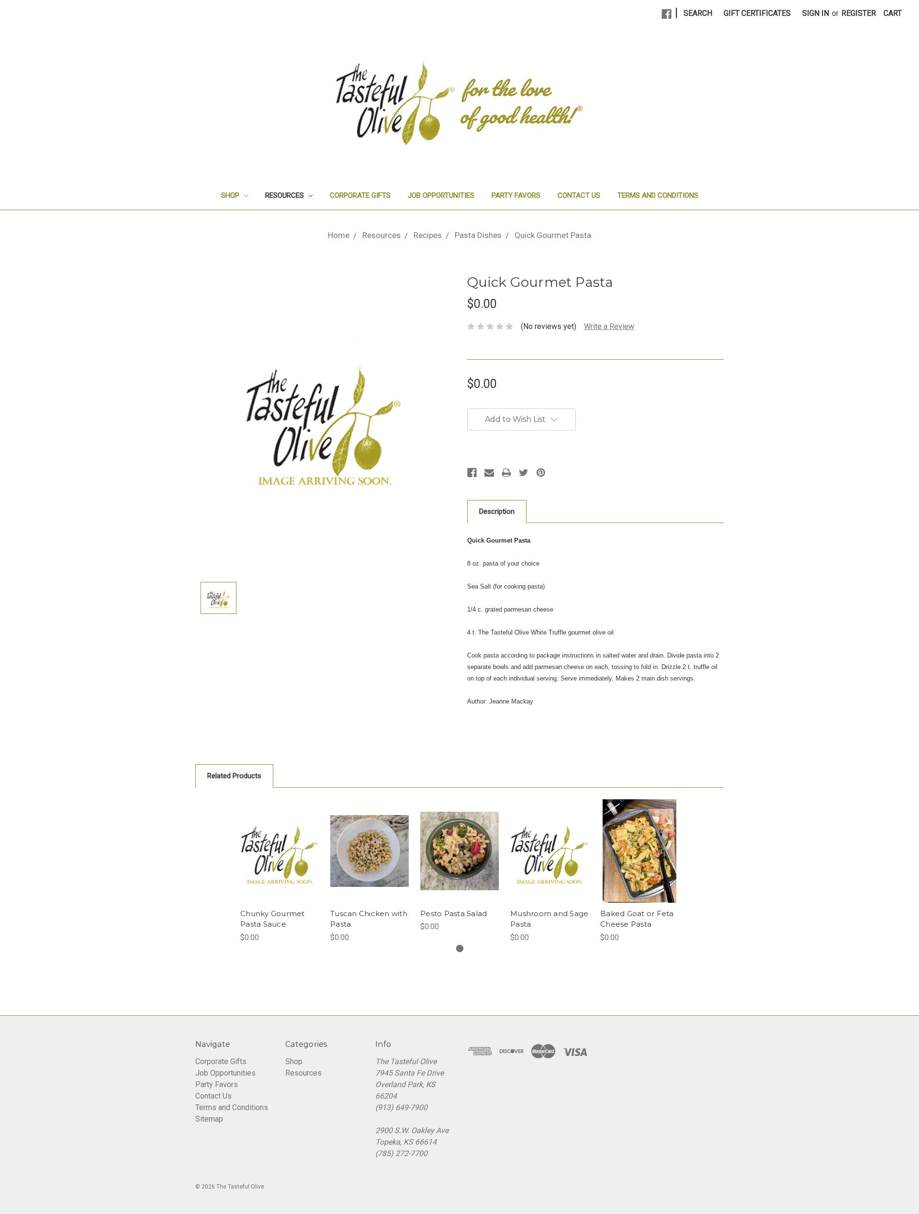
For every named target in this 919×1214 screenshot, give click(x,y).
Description (497, 511)
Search (698, 13)
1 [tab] (459, 948)
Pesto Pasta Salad (453, 913)
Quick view (280, 851)
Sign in (815, 13)
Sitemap (209, 1118)
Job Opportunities (441, 195)
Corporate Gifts (360, 195)
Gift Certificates (757, 13)
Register (858, 13)
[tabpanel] (280, 871)
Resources (285, 195)
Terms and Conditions (657, 195)
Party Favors (516, 195)
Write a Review (609, 326)
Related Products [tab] (234, 776)
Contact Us (579, 195)
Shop (231, 195)
